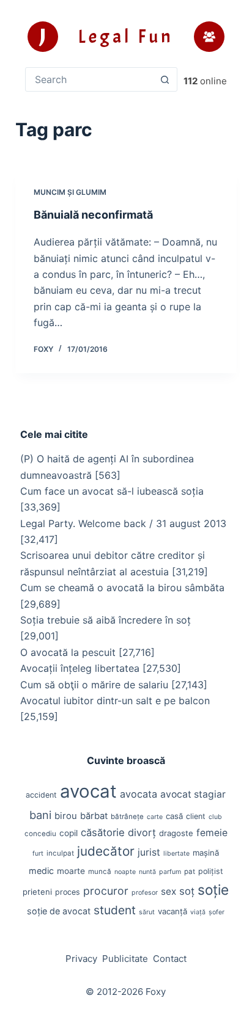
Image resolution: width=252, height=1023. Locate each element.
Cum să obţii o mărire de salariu (94, 685)
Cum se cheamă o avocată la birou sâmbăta (122, 587)
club (215, 817)
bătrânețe (127, 816)
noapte (125, 872)
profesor (145, 893)
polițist (210, 871)
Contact (170, 958)
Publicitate (125, 958)
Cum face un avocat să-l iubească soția (112, 491)
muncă (99, 871)
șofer (216, 912)
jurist (149, 852)
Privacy (81, 958)
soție (213, 889)
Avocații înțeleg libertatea (79, 668)
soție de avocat (59, 911)
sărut (147, 912)
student (115, 910)
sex (168, 891)
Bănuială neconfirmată (93, 214)
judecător (106, 851)
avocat (88, 791)
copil (68, 833)
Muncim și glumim (70, 192)
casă (174, 816)
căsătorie (103, 832)
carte (155, 817)
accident (41, 794)
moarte (71, 871)
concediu (40, 833)
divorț (142, 832)
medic (41, 870)
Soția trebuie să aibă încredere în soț (105, 620)
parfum (170, 872)
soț (187, 891)
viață (198, 912)
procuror (105, 890)
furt (37, 853)
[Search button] (165, 79)
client (196, 816)
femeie (212, 833)
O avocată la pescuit (68, 652)
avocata (138, 794)
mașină (206, 852)
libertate (176, 853)
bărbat (94, 815)
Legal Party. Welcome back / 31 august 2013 (123, 523)
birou (65, 815)
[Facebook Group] (209, 36)
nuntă (147, 872)
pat (189, 871)
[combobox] (90, 79)
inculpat (60, 853)
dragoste (176, 833)
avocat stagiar (193, 794)
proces (67, 892)
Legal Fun (126, 36)
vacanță (172, 911)
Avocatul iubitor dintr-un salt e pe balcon (115, 700)
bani (40, 814)
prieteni (37, 892)
